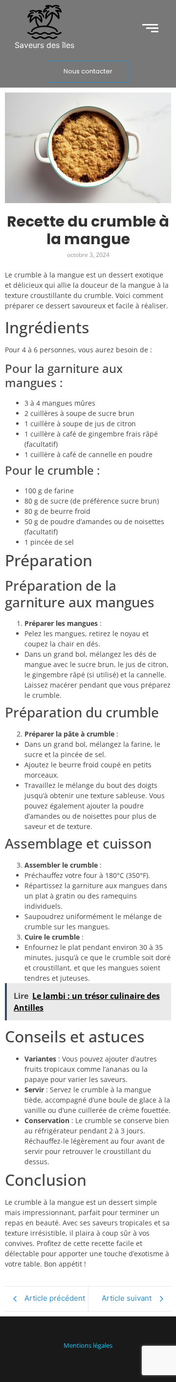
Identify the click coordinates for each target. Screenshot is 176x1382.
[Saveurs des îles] (44, 22)
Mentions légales (88, 1345)
